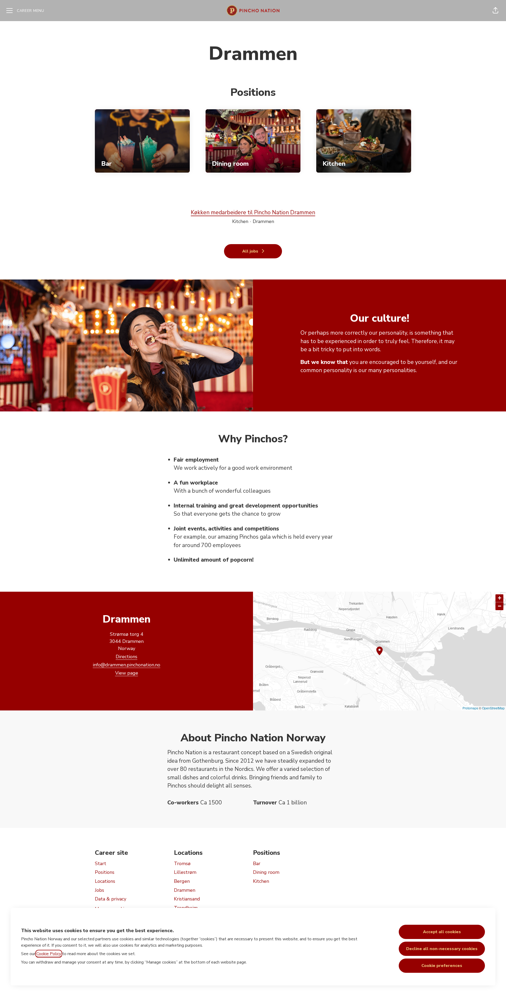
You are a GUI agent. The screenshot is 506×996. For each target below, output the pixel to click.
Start (100, 863)
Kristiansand (187, 899)
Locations (105, 881)
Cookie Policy (48, 954)
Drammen (184, 890)
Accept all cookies (442, 932)
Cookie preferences (441, 966)
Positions (104, 872)
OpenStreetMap (493, 708)
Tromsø (182, 863)
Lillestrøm (185, 872)
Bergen (182, 881)
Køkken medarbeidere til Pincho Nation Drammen (253, 212)
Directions (126, 656)
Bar (256, 863)
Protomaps (470, 708)
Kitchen (261, 881)
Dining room (266, 872)
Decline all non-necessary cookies (442, 949)
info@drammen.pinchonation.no (126, 665)
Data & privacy (110, 899)
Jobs (99, 890)
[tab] (123, 399)
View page (126, 673)
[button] (495, 10)
